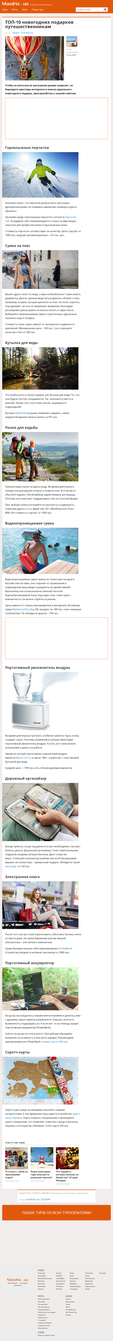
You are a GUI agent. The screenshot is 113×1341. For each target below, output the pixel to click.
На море (41, 1302)
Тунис (87, 1276)
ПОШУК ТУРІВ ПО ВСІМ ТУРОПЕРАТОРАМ (56, 1212)
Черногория (90, 1286)
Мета (15, 9)
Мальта (73, 1281)
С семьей (41, 1320)
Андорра (41, 1273)
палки (28, 508)
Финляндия (90, 1278)
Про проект (12, 1283)
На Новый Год (27, 33)
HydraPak (20, 413)
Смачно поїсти (44, 1325)
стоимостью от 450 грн (54, 1041)
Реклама (23, 1283)
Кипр (72, 1273)
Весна (68, 1299)
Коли (24, 9)
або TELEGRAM (43, 1199)
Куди (5, 9)
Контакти (17, 1285)
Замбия (59, 1276)
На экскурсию (43, 1307)
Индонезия (60, 1281)
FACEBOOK (31, 1199)
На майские (70, 1309)
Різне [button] (41, 1332)
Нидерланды (75, 1286)
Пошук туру (37, 9)
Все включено (44, 1299)
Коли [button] (69, 1296)
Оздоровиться (44, 1309)
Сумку (56, 328)
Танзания (89, 1273)
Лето (68, 1307)
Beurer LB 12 (23, 757)
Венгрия (41, 1281)
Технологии (43, 1328)
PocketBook (65, 948)
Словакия (74, 1289)
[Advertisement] (56, 118)
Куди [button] (41, 1270)
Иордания (60, 1284)
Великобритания (45, 1278)
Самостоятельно (44, 1323)
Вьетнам (41, 1284)
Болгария (42, 1276)
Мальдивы (74, 1278)
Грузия (58, 1273)
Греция (40, 1289)
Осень (68, 1315)
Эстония (102, 1273)
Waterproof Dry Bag (23, 609)
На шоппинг (43, 1304)
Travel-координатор (72, 50)
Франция (89, 1281)
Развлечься (43, 1317)
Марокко (73, 1284)
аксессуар (10, 866)
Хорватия (89, 1284)
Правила (41, 1315)
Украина (16, 33)
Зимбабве (60, 1278)
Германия (42, 1286)
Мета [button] (41, 1296)
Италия (59, 1289)
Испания (59, 1286)
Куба (72, 1276)
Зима (68, 1304)
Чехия (87, 1289)
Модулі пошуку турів (46, 1335)
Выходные (70, 1302)
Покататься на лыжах (46, 1312)
